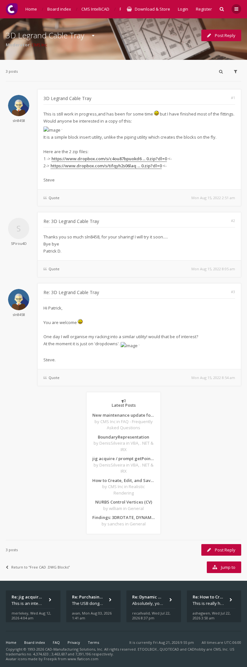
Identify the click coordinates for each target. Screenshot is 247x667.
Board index (34, 642)
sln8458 (19, 120)
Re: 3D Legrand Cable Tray (71, 221)
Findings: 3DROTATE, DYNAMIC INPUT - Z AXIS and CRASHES (123, 517)
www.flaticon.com (83, 658)
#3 (233, 291)
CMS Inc (39, 45)
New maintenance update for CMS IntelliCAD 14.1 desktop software (123, 415)
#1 (233, 97)
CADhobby (197, 649)
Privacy (74, 642)
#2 (233, 220)
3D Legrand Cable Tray (45, 35)
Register (204, 9)
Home (11, 642)
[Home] (12, 9)
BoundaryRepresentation (123, 437)
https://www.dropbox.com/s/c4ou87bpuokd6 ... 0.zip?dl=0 (109, 159)
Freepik (50, 658)
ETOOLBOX (148, 649)
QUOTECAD (170, 649)
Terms (93, 642)
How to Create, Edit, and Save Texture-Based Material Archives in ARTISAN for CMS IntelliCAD (123, 480)
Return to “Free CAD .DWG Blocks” (40, 567)
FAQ (56, 642)
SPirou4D (19, 243)
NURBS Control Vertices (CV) (123, 502)
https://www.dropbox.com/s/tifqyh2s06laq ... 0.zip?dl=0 (106, 166)
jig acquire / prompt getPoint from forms (123, 458)
